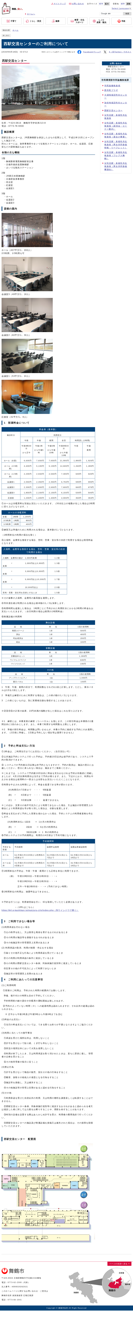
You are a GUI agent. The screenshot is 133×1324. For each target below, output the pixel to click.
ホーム (15, 30)
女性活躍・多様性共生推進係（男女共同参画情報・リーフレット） (115, 144)
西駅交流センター (113, 110)
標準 (101, 4)
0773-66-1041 (15, 1300)
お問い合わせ (78, 4)
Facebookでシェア (92, 52)
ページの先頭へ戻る (118, 1264)
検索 (127, 14)
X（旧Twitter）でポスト (120, 52)
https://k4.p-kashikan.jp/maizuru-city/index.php (40, 910)
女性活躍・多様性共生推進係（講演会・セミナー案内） (115, 126)
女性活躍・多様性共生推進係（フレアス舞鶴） (115, 155)
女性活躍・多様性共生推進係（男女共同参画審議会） (115, 166)
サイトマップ (60, 4)
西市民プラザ (111, 90)
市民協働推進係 (112, 86)
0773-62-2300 (15, 1282)
